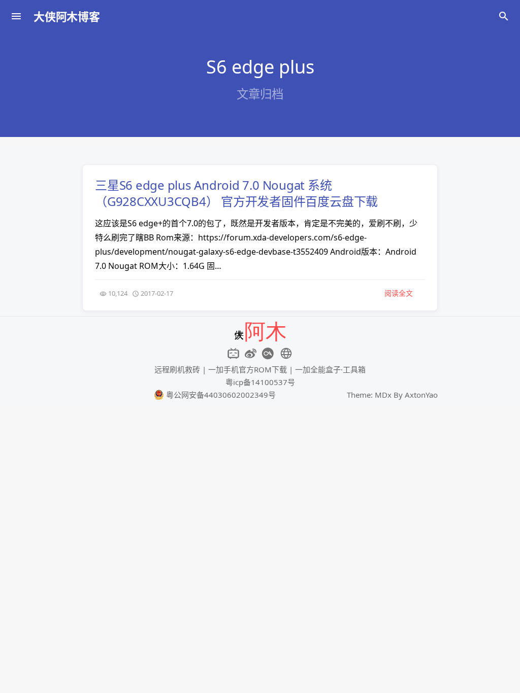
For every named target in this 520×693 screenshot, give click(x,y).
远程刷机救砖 (177, 369)
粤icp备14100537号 (260, 382)
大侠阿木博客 (67, 16)
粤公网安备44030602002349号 (220, 395)
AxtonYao (421, 395)
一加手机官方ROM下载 (247, 369)
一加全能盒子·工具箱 (330, 369)
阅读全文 (398, 293)
